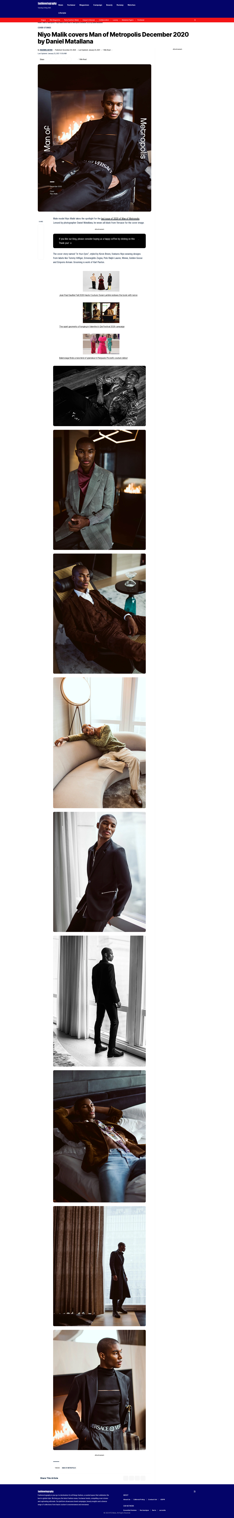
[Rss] (195, 20)
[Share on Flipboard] (53, 59)
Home (39, 22)
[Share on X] (48, 59)
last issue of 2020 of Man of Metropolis (120, 218)
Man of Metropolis (49, 22)
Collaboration (104, 20)
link (136, 238)
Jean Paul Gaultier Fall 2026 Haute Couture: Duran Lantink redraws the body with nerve (98, 295)
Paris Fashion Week (71, 20)
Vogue (43, 20)
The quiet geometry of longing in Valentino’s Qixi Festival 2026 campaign (92, 326)
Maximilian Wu (46, 50)
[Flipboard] (192, 20)
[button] (190, 9)
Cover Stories (44, 28)
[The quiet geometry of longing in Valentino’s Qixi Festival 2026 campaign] (101, 312)
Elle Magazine (55, 20)
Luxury (115, 20)
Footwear (140, 20)
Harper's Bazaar (89, 20)
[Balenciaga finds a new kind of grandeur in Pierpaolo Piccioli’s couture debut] (101, 344)
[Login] (185, 8)
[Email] (58, 59)
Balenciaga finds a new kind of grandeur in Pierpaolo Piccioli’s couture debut (93, 358)
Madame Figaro (128, 20)
